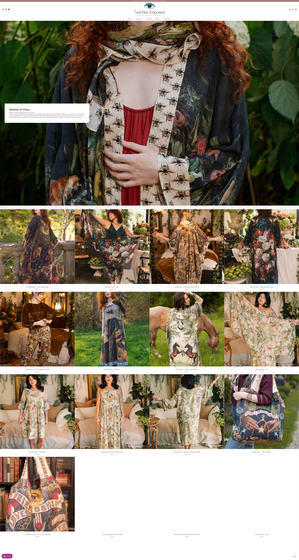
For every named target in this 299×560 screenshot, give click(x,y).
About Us (148, 19)
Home (130, 19)
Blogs (157, 19)
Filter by (3, 207)
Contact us (139, 19)
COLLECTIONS (167, 19)
